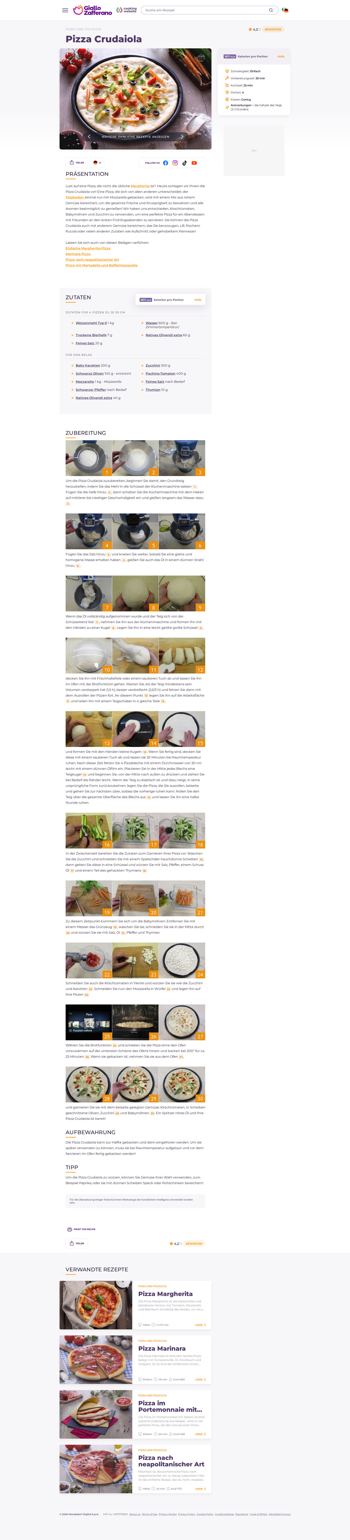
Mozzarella (85, 382)
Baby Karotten (88, 365)
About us (134, 1514)
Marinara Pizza (78, 254)
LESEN (199, 1325)
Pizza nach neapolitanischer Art (92, 260)
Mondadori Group (279, 1514)
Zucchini (153, 365)
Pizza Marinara (162, 1348)
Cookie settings (224, 1514)
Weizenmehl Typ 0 (91, 323)
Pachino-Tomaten (160, 373)
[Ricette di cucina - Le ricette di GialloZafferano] (285, 10)
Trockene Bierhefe (91, 335)
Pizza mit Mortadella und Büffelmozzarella (102, 265)
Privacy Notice (168, 1514)
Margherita (140, 186)
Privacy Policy (186, 1514)
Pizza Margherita (165, 1294)
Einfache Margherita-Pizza (88, 248)
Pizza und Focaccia (83, 29)
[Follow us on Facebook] (166, 163)
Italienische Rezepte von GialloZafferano (105, 10)
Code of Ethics (258, 1514)
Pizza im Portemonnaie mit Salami (167, 1406)
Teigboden (74, 197)
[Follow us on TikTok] (185, 163)
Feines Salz (85, 343)
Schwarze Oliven (90, 373)
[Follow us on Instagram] (176, 163)
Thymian (153, 390)
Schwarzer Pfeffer (91, 390)
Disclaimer (241, 1514)
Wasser (152, 323)
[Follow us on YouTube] (195, 163)
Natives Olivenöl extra (164, 335)
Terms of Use (149, 1514)
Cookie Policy (205, 1514)
